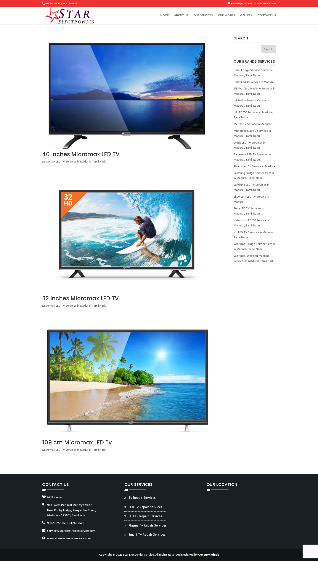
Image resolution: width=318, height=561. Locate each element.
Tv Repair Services (142, 498)
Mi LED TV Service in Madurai (252, 124)
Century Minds (208, 554)
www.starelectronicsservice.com (69, 538)
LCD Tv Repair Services (145, 507)
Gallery (246, 16)
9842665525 (75, 523)
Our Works (226, 16)
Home (164, 16)
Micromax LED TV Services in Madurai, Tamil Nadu (74, 161)
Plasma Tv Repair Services (147, 525)
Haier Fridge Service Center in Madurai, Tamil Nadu (253, 73)
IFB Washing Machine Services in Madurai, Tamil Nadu (254, 91)
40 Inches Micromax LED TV (81, 154)
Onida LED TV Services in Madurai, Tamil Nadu (249, 145)
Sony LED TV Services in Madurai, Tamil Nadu (249, 211)
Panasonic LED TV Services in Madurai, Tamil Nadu (252, 157)
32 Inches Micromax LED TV (80, 298)
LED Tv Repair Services (145, 516)
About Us (181, 16)
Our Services (203, 16)
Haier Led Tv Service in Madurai (254, 82)
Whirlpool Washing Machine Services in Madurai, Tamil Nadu (254, 259)
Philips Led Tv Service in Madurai (255, 166)
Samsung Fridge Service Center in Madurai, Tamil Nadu (254, 176)
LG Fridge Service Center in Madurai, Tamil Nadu (251, 103)
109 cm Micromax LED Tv (77, 442)
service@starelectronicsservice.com (71, 530)
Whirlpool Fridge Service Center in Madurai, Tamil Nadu (254, 247)
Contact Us (267, 16)
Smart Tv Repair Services (146, 534)
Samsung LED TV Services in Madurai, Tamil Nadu (251, 187)
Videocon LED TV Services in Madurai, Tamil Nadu (252, 223)
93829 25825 (56, 523)
